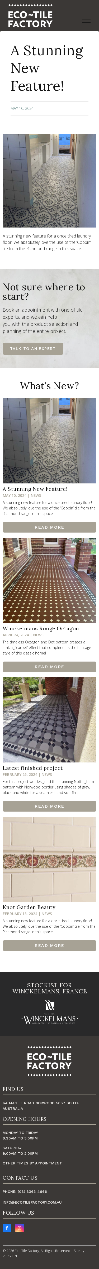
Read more (49, 527)
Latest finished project (33, 768)
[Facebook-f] (7, 1228)
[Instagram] (19, 1228)
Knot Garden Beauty (29, 907)
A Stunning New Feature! (35, 489)
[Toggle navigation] (86, 19)
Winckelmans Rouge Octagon (41, 628)
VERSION (10, 1255)
